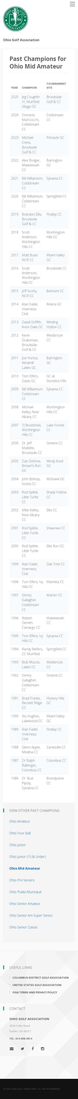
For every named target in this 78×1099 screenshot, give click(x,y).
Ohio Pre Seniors (22, 880)
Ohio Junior (17, 845)
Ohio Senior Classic (23, 927)
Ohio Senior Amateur (24, 903)
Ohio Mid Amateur (24, 868)
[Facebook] (32, 1048)
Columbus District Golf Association (40, 977)
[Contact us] (13, 1048)
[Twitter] (22, 1048)
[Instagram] (42, 1048)
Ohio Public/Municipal (25, 892)
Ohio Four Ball (20, 833)
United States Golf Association (36, 985)
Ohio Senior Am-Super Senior (31, 915)
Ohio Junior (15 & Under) (27, 856)
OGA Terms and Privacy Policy (34, 992)
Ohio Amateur (19, 821)
